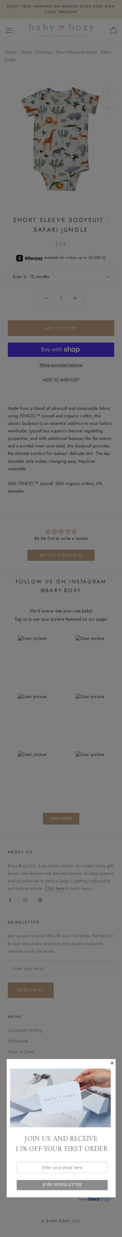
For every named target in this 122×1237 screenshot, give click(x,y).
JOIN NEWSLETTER (62, 1185)
